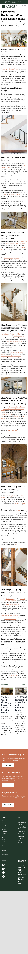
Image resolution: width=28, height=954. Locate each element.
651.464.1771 (20, 1)
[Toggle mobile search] (22, 6)
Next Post (24, 684)
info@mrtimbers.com (22, 822)
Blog (3, 846)
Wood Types (4, 835)
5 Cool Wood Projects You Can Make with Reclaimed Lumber (21, 703)
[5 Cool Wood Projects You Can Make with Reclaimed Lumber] (21, 691)
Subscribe (8, 765)
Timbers (4, 829)
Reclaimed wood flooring (6, 727)
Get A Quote (5, 854)
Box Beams (4, 831)
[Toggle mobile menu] (25, 6)
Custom (4, 833)
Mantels (4, 827)
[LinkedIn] (3, 876)
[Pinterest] (3, 872)
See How (8, 785)
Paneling (4, 825)
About (3, 838)
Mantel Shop (4, 848)
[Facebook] (3, 865)
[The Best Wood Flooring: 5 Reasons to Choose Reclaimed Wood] (7, 691)
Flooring (4, 823)
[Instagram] (3, 869)
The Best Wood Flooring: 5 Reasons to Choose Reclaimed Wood (6, 705)
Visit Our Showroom (4, 851)
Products (4, 821)
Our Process (4, 840)
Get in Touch (8, 804)
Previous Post (5, 684)
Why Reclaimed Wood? (5, 843)
